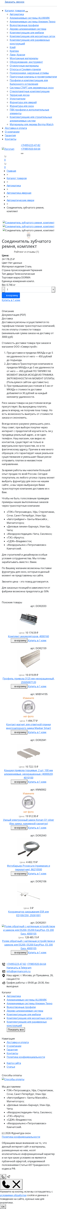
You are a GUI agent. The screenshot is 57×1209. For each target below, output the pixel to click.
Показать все (16, 1029)
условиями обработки (13, 1195)
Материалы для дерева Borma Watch (32, 124)
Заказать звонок (14, 2)
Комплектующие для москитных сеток (32, 36)
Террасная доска (19, 95)
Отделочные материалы (24, 65)
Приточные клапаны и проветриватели (33, 76)
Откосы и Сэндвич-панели (25, 69)
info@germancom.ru (19, 971)
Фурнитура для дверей (23, 102)
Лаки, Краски (17, 54)
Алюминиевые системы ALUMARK (30, 18)
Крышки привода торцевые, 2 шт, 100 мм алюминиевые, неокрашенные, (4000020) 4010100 (28, 774)
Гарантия (10, 135)
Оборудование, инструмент (26, 62)
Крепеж (14, 51)
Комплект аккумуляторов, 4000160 (28, 636)
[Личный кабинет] (3, 167)
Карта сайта (14, 1063)
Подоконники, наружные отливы (29, 73)
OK (3, 1206)
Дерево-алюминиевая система (28, 29)
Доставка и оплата (16, 128)
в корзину (12, 295)
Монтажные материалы (24, 58)
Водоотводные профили (24, 25)
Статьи (11, 1066)
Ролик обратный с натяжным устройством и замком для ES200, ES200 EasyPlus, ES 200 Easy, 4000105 (28, 944)
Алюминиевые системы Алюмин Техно (32, 21)
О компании (12, 131)
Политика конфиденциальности (26, 1057)
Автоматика (17, 14)
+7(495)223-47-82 (30, 145)
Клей (13, 47)
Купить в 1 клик (11, 300)
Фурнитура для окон (22, 106)
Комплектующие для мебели (27, 32)
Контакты (10, 139)
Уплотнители (17, 98)
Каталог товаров (15, 10)
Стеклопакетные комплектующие (30, 91)
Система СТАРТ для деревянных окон (32, 87)
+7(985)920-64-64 (30, 149)
